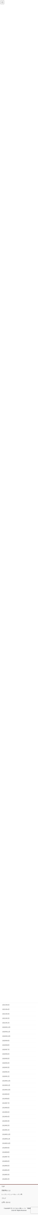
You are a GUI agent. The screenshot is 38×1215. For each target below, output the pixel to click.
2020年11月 (6, 1032)
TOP (3, 1186)
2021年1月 (6, 1023)
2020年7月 (6, 1049)
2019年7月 (6, 1103)
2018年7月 (6, 1157)
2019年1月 (6, 1130)
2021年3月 (6, 1014)
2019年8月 (6, 1098)
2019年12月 (6, 1081)
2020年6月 (6, 1054)
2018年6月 (6, 1161)
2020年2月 (6, 1072)
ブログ (4, 1198)
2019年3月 (6, 1121)
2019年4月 (6, 1116)
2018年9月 (6, 1148)
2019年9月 (6, 1094)
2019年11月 (6, 1085)
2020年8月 (6, 1045)
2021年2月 (6, 1018)
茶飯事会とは (6, 1190)
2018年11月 (6, 1139)
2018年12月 (6, 1134)
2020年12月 (6, 1027)
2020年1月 (6, 1076)
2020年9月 (6, 1040)
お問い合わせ (6, 1202)
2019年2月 (6, 1125)
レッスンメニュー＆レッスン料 (12, 1194)
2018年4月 (6, 1170)
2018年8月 (6, 1152)
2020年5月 (6, 1058)
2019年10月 (6, 1090)
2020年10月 (6, 1036)
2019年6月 (6, 1107)
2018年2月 (6, 1179)
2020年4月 (6, 1063)
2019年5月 (6, 1112)
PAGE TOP (35, 1177)
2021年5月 (6, 1005)
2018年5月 (6, 1166)
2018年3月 (6, 1174)
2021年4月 (6, 1009)
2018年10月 (6, 1143)
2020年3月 (6, 1067)
